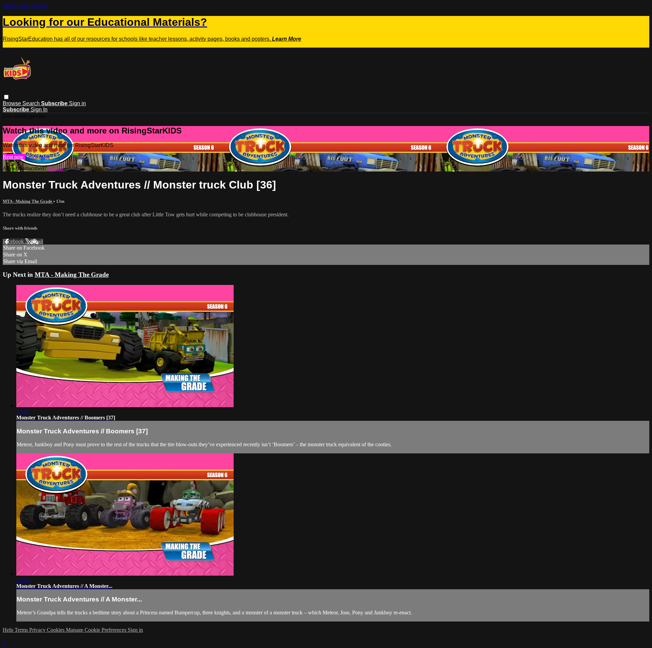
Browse (12, 103)
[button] (6, 97)
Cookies (56, 630)
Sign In (39, 109)
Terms (22, 630)
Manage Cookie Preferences (97, 630)
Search (31, 103)
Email (37, 241)
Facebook (14, 241)
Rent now (14, 157)
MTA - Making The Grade (28, 201)
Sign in (77, 103)
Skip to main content (25, 5)
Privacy (38, 630)
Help (9, 630)
